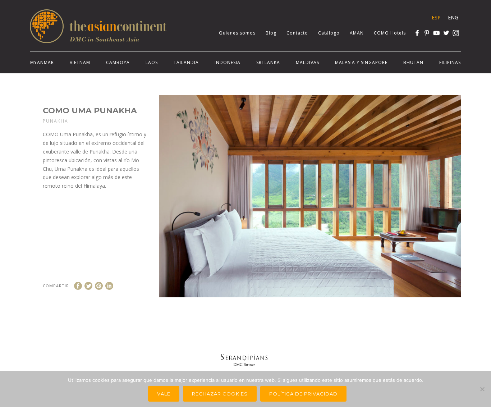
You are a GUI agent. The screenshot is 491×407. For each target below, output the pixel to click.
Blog (271, 33)
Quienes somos (237, 33)
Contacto (297, 33)
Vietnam (80, 62)
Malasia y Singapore (361, 62)
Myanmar (42, 62)
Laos (152, 62)
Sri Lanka (268, 62)
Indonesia (227, 62)
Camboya (118, 62)
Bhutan (413, 62)
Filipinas (450, 62)
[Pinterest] (426, 32)
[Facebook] (417, 32)
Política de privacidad (303, 394)
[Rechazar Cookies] (482, 389)
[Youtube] (436, 32)
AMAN (357, 33)
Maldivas (307, 62)
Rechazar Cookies (220, 394)
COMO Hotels (390, 33)
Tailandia (186, 62)
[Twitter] (446, 32)
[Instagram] (455, 32)
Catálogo (329, 33)
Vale (163, 394)
